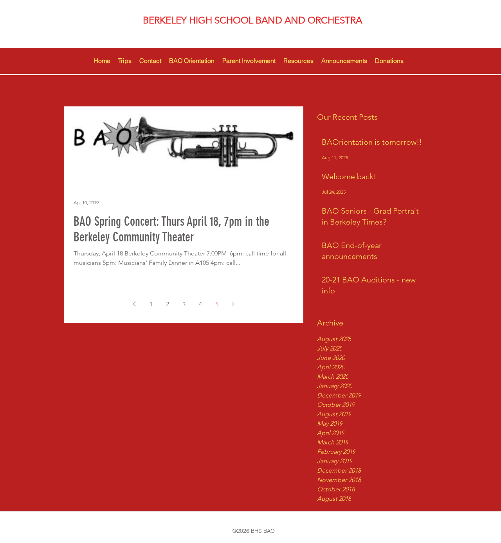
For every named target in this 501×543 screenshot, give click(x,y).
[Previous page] (135, 304)
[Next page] (233, 304)
